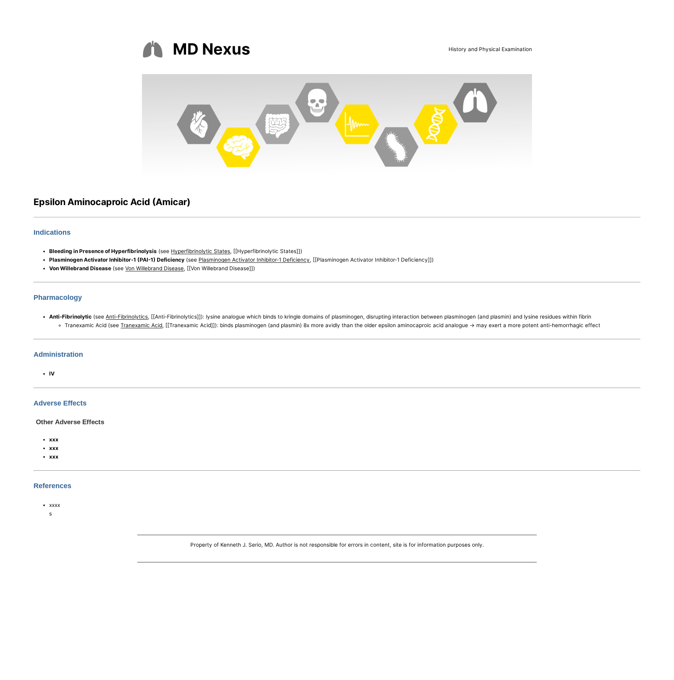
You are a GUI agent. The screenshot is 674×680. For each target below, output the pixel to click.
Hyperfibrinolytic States (200, 251)
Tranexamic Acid (141, 325)
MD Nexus (211, 48)
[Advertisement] (337, 623)
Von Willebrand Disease (154, 268)
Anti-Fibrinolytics (127, 316)
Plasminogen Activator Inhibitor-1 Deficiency (254, 260)
